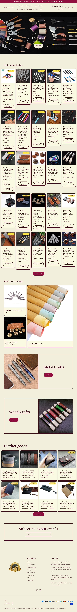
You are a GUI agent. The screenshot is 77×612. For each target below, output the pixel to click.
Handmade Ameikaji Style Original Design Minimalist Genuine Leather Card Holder (66, 473)
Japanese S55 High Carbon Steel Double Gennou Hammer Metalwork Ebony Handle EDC (68, 130)
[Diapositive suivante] (41, 56)
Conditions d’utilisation (61, 608)
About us (29, 562)
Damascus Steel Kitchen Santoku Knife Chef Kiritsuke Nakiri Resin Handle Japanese (38, 252)
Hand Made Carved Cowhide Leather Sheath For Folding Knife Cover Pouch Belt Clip (53, 214)
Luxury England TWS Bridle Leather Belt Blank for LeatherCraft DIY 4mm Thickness (28, 473)
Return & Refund (31, 567)
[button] (29, 6)
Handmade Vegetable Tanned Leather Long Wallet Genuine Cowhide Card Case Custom (10, 504)
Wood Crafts (19, 412)
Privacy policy (30, 575)
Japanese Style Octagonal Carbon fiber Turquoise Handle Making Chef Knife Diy (68, 88)
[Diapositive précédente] (35, 56)
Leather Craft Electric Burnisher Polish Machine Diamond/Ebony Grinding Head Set (8, 213)
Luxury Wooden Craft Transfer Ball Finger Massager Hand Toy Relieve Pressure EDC (38, 170)
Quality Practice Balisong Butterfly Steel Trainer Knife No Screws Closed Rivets (38, 88)
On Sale (38, 45)
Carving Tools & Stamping (11, 343)
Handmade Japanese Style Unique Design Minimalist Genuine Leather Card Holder (28, 504)
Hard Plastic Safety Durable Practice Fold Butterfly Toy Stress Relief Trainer (37, 130)
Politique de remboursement (37, 608)
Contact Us (30, 580)
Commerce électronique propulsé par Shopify (21, 608)
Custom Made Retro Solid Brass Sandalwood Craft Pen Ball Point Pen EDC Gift (68, 251)
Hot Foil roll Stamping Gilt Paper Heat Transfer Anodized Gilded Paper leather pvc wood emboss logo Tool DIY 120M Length (8, 90)
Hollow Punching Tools (14, 310)
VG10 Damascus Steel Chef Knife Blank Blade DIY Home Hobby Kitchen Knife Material (23, 89)
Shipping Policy (31, 564)
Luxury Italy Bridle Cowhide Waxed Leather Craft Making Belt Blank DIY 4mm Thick (10, 473)
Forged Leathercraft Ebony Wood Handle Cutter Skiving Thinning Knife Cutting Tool (8, 252)
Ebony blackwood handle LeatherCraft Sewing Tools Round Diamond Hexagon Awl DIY (23, 252)
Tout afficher (38, 273)
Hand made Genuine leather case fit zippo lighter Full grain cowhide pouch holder (68, 214)
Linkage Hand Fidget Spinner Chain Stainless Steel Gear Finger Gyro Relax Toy (53, 170)
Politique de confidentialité (50, 608)
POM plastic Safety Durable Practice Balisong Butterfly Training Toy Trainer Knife (53, 88)
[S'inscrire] (50, 534)
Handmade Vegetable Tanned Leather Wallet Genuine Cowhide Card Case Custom (47, 473)
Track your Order (31, 570)
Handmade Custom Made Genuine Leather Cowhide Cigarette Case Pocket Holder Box (23, 214)
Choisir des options (8, 105)
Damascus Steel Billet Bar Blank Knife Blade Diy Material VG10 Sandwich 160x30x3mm (53, 252)
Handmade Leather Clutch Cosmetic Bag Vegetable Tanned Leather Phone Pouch (47, 504)
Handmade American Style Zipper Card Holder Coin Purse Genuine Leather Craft (67, 504)
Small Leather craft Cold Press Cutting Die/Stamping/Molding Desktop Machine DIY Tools (53, 130)
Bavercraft (9, 608)
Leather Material (35, 344)
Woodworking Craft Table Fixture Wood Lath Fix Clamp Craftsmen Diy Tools (23, 170)
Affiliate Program (31, 577)
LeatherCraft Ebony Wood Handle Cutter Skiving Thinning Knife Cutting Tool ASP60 (68, 171)
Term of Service (31, 572)
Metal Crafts (54, 367)
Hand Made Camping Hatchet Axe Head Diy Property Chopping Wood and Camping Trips (38, 214)
